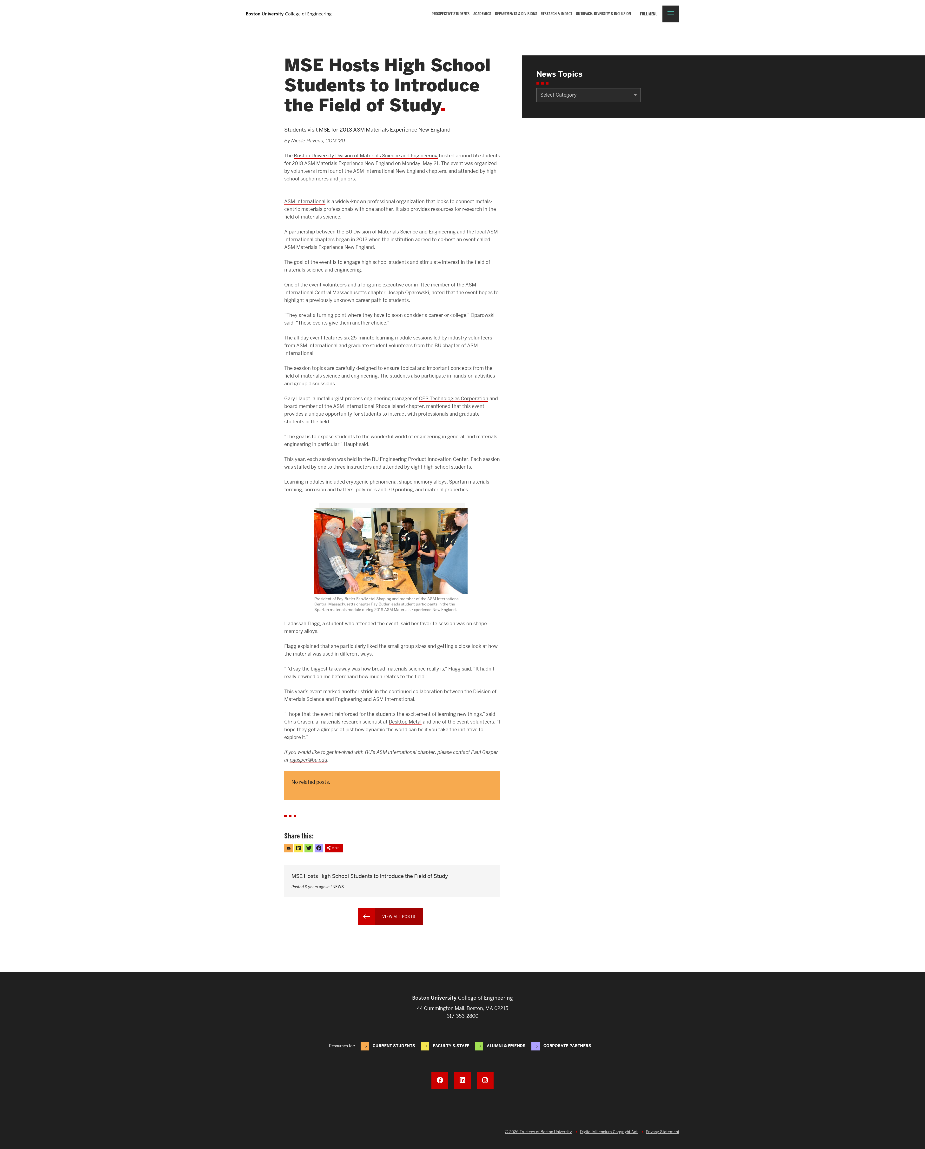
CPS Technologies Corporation (453, 398)
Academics (482, 13)
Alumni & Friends (506, 1045)
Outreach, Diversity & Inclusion (603, 13)
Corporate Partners (567, 1045)
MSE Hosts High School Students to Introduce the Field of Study (369, 876)
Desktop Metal (405, 722)
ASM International (304, 201)
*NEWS (337, 886)
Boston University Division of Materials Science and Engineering (366, 156)
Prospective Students (451, 13)
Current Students (394, 1045)
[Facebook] (439, 1080)
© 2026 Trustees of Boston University (538, 1131)
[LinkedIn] (462, 1080)
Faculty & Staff (451, 1045)
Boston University (259, 1132)
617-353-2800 (462, 1016)
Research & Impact (556, 13)
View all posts (399, 916)
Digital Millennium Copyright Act (609, 1131)
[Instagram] (485, 1080)
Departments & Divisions (516, 13)
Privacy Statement (662, 1131)
